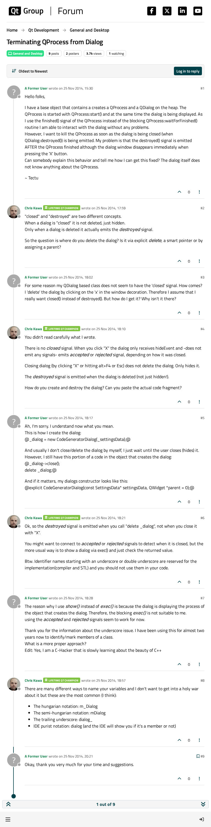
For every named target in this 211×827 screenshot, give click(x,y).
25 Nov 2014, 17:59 (111, 208)
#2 (202, 208)
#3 (202, 277)
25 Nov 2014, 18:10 (111, 329)
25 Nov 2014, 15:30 (78, 88)
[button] (7, 819)
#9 (202, 756)
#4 (202, 329)
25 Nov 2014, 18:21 (111, 517)
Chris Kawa (33, 208)
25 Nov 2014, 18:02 (78, 277)
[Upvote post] (179, 192)
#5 (202, 418)
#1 (202, 88)
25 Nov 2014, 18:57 (111, 680)
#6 (202, 517)
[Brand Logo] (46, 11)
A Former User (36, 88)
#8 (202, 680)
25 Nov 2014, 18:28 (78, 598)
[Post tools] (200, 192)
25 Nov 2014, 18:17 (78, 418)
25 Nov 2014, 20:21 (78, 756)
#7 (202, 598)
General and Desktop (27, 53)
